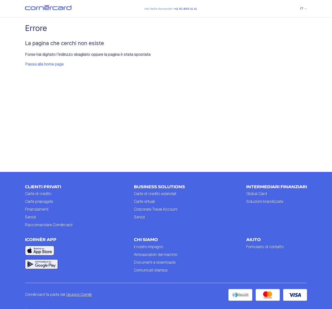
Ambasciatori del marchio (155, 255)
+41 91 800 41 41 (185, 8)
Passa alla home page (44, 64)
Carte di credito (38, 194)
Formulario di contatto (265, 247)
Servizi (30, 217)
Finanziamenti (36, 209)
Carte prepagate (39, 202)
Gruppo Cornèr (79, 295)
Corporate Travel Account (155, 209)
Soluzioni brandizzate (264, 202)
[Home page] (48, 9)
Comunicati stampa (150, 270)
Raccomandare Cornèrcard (48, 225)
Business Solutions (159, 186)
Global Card (256, 194)
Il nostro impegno (148, 247)
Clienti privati (43, 186)
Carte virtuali (144, 202)
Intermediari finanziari (276, 186)
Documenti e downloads (154, 262)
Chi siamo (146, 239)
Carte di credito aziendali (155, 194)
